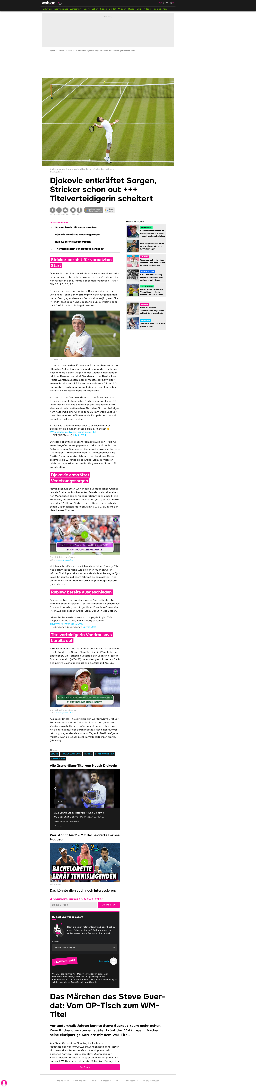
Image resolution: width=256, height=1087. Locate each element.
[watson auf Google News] (110, 210)
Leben (95, 8)
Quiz (139, 8)
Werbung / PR (80, 1080)
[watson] (49, 3)
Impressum (105, 1080)
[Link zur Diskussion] (73, 210)
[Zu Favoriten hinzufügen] (79, 210)
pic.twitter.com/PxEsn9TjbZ (80, 432)
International (61, 8)
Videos (147, 8)
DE (160, 3)
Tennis (88, 753)
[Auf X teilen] (58, 825)
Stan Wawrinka (104, 753)
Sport (86, 8)
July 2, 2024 (79, 435)
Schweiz (47, 8)
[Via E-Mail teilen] (65, 210)
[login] (4, 1083)
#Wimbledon (57, 432)
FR (167, 3)
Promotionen (160, 8)
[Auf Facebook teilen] (52, 210)
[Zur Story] (108, 1031)
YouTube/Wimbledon (64, 560)
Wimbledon (58, 758)
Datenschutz (131, 1080)
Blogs (131, 8)
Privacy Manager (150, 1080)
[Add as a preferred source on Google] (93, 210)
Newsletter (63, 1080)
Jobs (93, 1080)
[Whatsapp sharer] (61, 826)
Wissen (122, 8)
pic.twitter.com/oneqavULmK (66, 623)
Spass (103, 8)
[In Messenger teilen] (59, 210)
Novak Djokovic (65, 51)
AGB (118, 1080)
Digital (112, 8)
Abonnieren (108, 904)
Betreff (55, 941)
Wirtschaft (75, 8)
